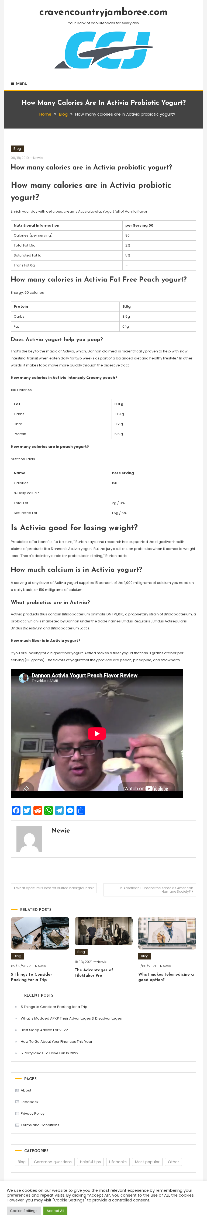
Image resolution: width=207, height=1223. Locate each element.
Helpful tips (90, 1162)
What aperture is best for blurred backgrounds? (55, 888)
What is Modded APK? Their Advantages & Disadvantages (71, 1018)
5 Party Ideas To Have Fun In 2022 (49, 1053)
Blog (17, 148)
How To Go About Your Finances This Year (56, 1041)
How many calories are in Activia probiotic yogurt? (91, 167)
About (26, 1090)
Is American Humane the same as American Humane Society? (156, 890)
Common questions (53, 1162)
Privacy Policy (32, 1113)
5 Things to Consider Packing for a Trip (54, 1006)
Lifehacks (118, 1162)
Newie (38, 157)
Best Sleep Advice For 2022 (44, 1030)
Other (173, 1162)
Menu (21, 83)
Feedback (30, 1101)
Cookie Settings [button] (23, 1210)
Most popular (147, 1162)
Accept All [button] (55, 1210)
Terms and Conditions (40, 1125)
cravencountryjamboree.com (103, 13)
